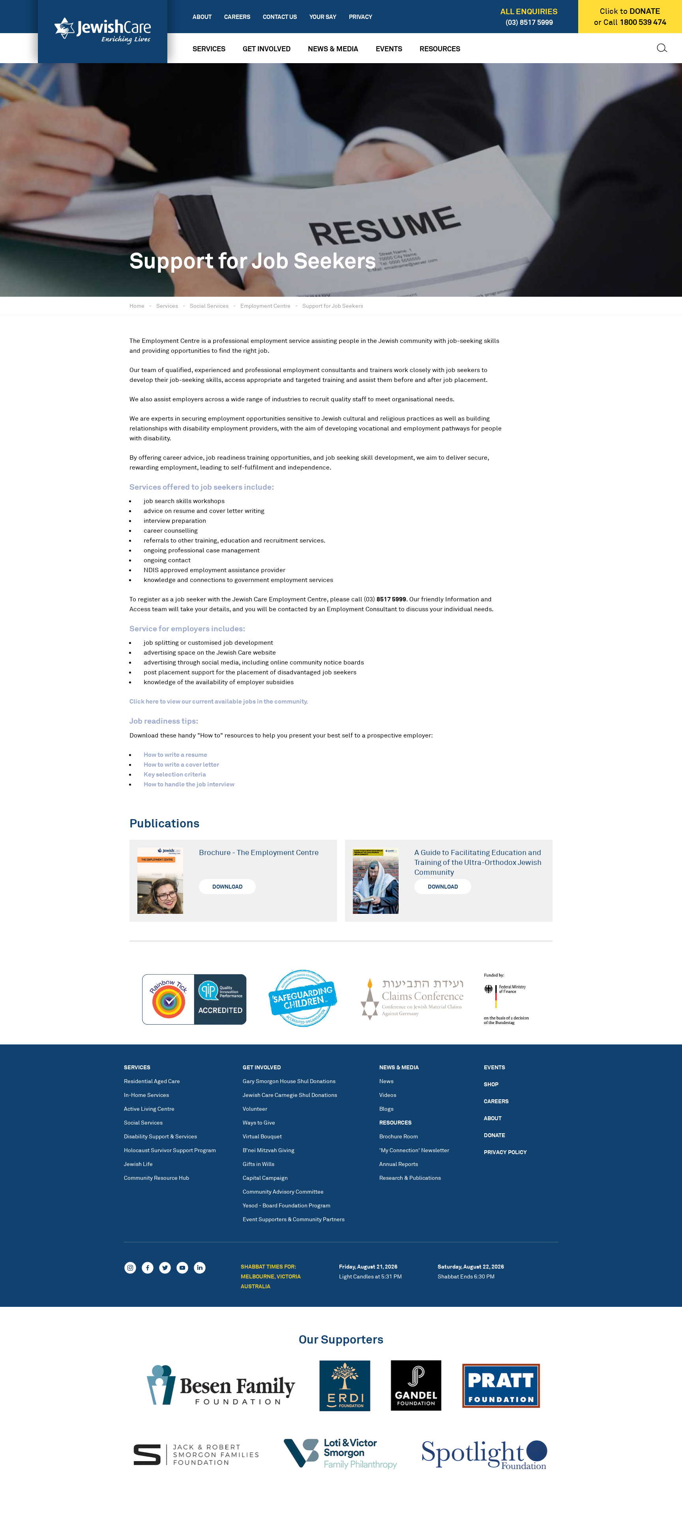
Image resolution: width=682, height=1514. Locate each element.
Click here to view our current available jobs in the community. (218, 701)
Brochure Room (398, 1136)
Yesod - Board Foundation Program (286, 1205)
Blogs (386, 1108)
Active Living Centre (149, 1108)
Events (389, 48)
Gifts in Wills (258, 1163)
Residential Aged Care (152, 1081)
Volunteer (255, 1108)
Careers (237, 17)
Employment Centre (265, 305)
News (386, 1081)
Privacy (360, 17)
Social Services (209, 305)
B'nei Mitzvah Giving (268, 1150)
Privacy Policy (505, 1152)
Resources (440, 48)
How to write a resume (175, 754)
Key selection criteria (175, 774)
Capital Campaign (265, 1177)
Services (209, 48)
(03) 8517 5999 (529, 22)
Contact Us (280, 17)
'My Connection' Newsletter (414, 1150)
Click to (630, 11)
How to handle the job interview (189, 784)
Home (136, 305)
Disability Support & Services (160, 1136)
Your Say (322, 17)
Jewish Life (138, 1163)
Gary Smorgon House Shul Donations (289, 1081)
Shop (491, 1084)
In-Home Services (146, 1094)
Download (227, 886)
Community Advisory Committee (283, 1191)
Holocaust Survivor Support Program (170, 1150)
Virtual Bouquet (262, 1136)
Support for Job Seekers (332, 305)
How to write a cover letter (181, 764)
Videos (387, 1094)
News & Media (333, 48)
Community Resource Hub (156, 1177)
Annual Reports (398, 1163)
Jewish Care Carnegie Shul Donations (290, 1094)
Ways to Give (259, 1122)
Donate (494, 1135)
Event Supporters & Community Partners (294, 1219)
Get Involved (266, 48)
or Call (630, 22)
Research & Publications (410, 1177)
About (202, 17)
